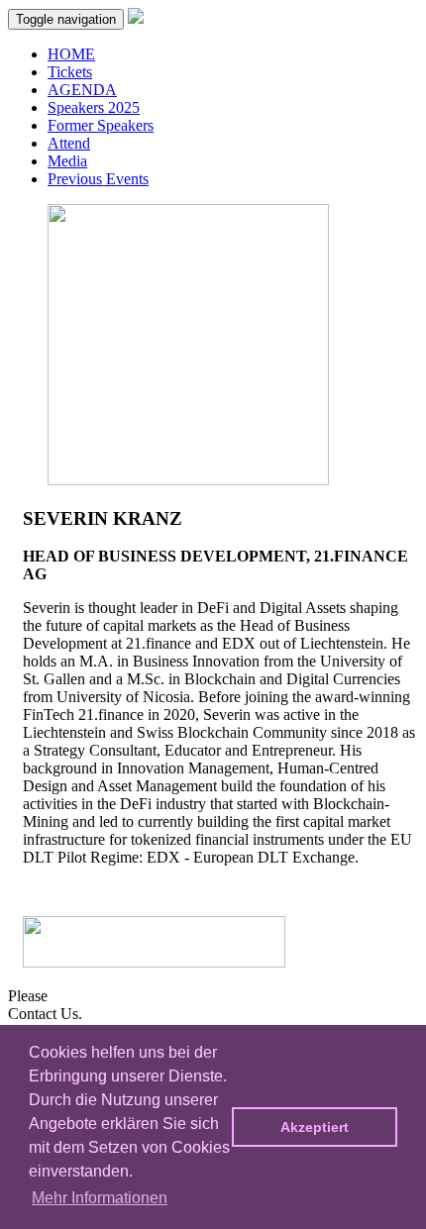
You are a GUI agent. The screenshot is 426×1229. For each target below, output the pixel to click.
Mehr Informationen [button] (99, 1197)
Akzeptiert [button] (314, 1127)
